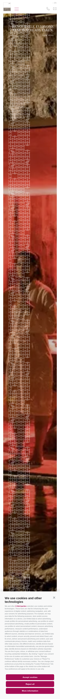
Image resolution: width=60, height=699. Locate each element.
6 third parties (21, 606)
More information (30, 691)
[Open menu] (17, 9)
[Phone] (48, 9)
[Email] (54, 9)
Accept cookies (30, 677)
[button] (54, 597)
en (55, 3)
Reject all (30, 684)
